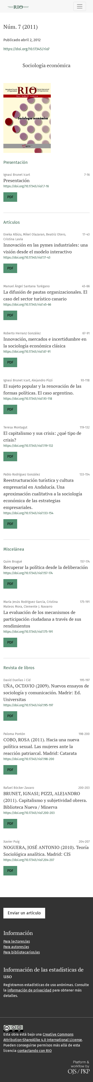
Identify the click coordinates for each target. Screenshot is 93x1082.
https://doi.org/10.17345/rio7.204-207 (28, 860)
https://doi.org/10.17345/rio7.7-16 (26, 186)
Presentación (16, 180)
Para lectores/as (16, 941)
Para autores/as (16, 947)
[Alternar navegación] (79, 6)
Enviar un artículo (24, 913)
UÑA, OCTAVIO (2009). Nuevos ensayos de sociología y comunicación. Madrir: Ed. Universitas (46, 692)
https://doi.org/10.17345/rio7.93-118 (27, 399)
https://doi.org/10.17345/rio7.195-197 (28, 705)
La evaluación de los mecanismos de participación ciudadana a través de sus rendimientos (42, 619)
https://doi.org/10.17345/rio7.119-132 (28, 446)
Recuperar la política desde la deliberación (45, 567)
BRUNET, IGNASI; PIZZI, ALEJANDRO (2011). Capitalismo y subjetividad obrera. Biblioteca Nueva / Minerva (45, 800)
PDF (10, 197)
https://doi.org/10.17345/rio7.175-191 (28, 632)
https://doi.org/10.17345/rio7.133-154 (28, 513)
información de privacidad (29, 990)
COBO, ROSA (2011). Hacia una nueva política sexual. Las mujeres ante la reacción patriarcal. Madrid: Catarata (41, 746)
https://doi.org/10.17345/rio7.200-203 (29, 813)
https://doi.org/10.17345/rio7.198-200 (28, 759)
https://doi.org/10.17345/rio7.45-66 (27, 305)
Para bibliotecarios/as (21, 952)
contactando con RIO (34, 1051)
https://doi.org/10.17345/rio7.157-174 (28, 573)
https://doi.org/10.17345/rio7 (26, 49)
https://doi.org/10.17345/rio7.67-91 (27, 352)
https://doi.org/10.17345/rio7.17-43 (26, 257)
